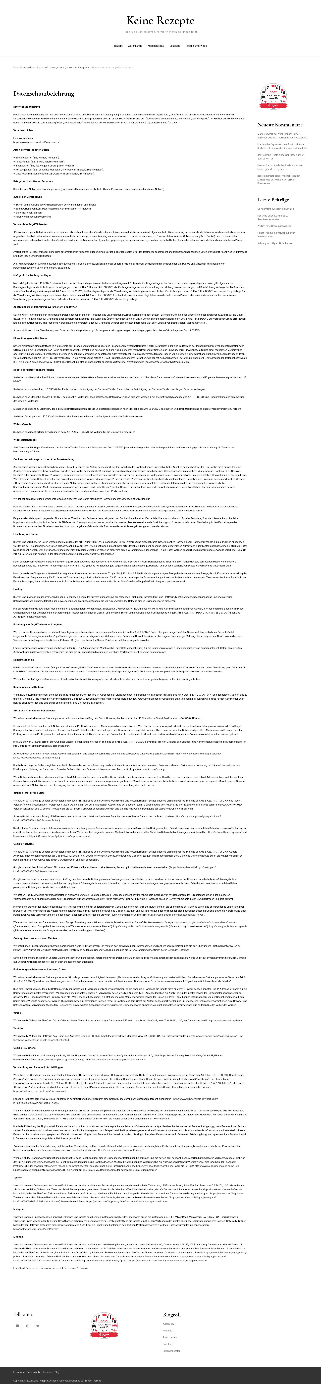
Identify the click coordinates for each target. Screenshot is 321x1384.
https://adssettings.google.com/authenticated (43, 1040)
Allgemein (168, 1324)
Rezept (118, 45)
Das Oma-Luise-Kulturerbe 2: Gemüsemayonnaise (272, 217)
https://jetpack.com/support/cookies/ (69, 836)
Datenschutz (33, 1372)
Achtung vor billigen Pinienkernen (275, 243)
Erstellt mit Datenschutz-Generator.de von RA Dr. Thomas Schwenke (50, 1268)
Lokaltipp (175, 45)
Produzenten (170, 1337)
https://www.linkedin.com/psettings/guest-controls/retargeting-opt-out (168, 1260)
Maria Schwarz (265, 134)
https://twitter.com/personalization (149, 1201)
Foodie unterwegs (196, 45)
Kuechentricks (156, 45)
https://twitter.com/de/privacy (227, 1193)
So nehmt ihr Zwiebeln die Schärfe (275, 209)
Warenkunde (135, 45)
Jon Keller (262, 155)
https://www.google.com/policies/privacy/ (214, 1036)
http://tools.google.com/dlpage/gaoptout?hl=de (177, 914)
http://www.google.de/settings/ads (228, 926)
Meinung (167, 1330)
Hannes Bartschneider (269, 165)
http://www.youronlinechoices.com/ (92, 522)
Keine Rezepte (160, 20)
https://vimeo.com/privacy (227, 1020)
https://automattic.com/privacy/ (225, 832)
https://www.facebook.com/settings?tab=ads (69, 1165)
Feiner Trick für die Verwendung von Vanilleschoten (276, 235)
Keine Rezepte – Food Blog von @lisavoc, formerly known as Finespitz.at (51, 67)
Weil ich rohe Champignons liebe (274, 226)
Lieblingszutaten (172, 1351)
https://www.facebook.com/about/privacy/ (120, 1150)
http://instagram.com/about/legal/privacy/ (36, 1229)
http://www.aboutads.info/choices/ (32, 522)
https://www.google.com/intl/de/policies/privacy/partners (205, 922)
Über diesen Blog (50, 1372)
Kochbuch (168, 1344)
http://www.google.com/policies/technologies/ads (141, 926)
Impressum (19, 1372)
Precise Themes (92, 1380)
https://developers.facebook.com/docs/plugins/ (40, 1091)
